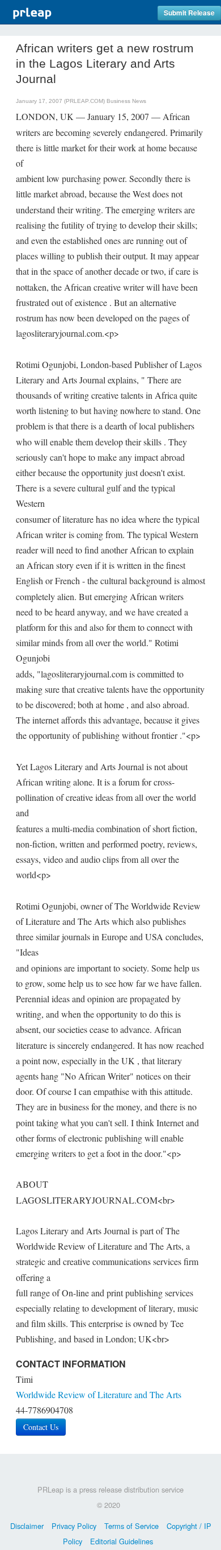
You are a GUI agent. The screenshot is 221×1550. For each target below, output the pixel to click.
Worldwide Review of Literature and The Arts (98, 1394)
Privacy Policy (74, 1525)
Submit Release (189, 13)
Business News (126, 101)
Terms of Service (131, 1525)
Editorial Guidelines (121, 1541)
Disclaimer (27, 1525)
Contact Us (40, 1426)
